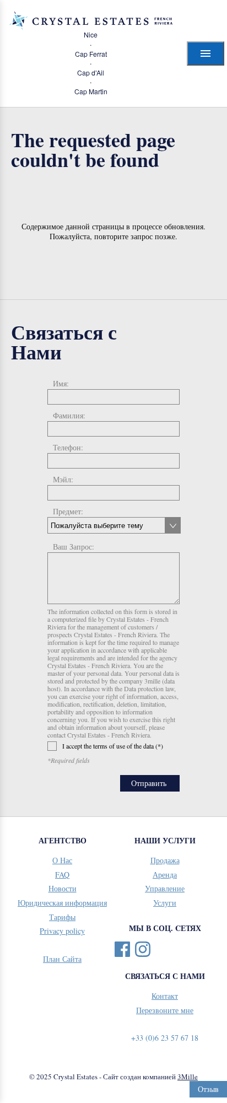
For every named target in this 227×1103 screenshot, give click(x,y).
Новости (62, 888)
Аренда (165, 874)
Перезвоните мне (164, 1010)
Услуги (164, 902)
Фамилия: (69, 415)
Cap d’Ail (90, 72)
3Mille (187, 1077)
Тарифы (62, 917)
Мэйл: (63, 479)
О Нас (62, 860)
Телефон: (68, 447)
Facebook (122, 949)
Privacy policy (62, 931)
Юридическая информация (62, 902)
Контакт (165, 996)
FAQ (62, 874)
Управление (165, 888)
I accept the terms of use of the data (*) (112, 745)
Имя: (61, 383)
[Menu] (205, 53)
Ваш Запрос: (73, 546)
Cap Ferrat (91, 54)
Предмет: (68, 511)
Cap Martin (90, 91)
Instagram (143, 949)
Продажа (165, 860)
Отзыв (208, 1089)
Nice (91, 34)
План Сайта (62, 959)
